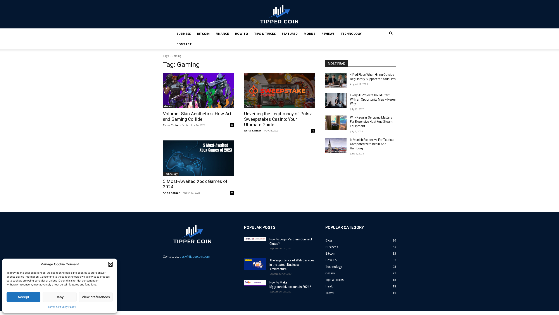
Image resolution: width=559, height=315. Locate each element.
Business (183, 34)
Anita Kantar (252, 130)
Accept (23, 297)
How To (241, 34)
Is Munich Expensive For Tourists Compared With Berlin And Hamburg (372, 144)
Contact (184, 44)
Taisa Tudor (171, 125)
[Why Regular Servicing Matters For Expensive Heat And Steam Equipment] (336, 123)
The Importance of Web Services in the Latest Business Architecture (291, 265)
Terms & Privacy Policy (62, 306)
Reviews (328, 34)
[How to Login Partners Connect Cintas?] (255, 239)
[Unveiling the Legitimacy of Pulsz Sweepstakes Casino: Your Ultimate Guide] (279, 90)
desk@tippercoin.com (195, 256)
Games (168, 106)
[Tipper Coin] (279, 14)
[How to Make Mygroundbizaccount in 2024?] (255, 283)
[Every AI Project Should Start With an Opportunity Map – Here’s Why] (336, 100)
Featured (290, 34)
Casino (249, 106)
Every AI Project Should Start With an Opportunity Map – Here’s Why (373, 99)
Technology (351, 34)
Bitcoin (203, 34)
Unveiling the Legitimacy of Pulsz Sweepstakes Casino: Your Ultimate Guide (278, 119)
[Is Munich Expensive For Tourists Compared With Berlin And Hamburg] (336, 145)
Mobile (309, 34)
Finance (222, 34)
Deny (59, 297)
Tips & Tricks (265, 34)
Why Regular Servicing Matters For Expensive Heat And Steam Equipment (371, 122)
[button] (110, 264)
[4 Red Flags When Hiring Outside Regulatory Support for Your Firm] (336, 80)
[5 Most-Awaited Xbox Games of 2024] (198, 158)
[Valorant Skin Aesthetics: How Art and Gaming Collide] (198, 90)
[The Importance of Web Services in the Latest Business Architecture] (255, 264)
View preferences (96, 297)
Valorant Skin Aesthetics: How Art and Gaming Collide (197, 116)
